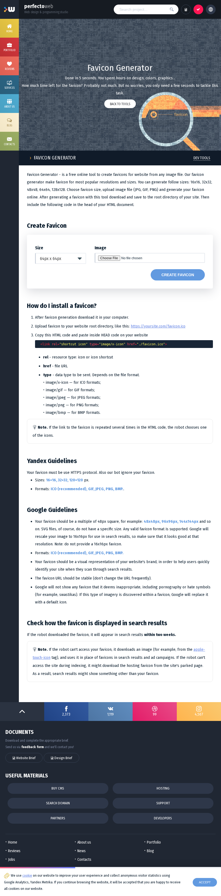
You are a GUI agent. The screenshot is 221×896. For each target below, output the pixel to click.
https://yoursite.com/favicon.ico (158, 326)
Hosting (163, 788)
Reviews (14, 851)
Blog (150, 851)
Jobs (11, 859)
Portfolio (154, 842)
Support (163, 803)
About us (84, 842)
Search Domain (58, 803)
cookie (27, 875)
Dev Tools (202, 158)
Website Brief (25, 758)
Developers (163, 818)
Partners (58, 818)
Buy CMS (57, 788)
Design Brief (63, 758)
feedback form (32, 747)
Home (12, 842)
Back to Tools (120, 104)
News (81, 851)
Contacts (84, 859)
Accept (205, 882)
